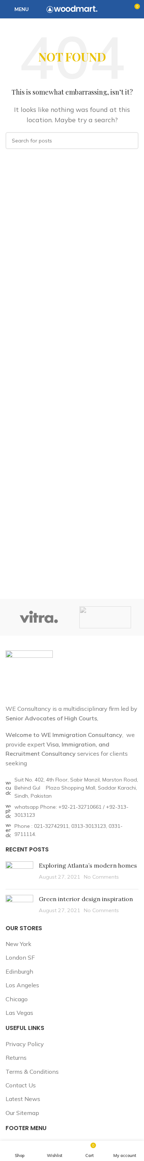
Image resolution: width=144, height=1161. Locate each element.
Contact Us (21, 1085)
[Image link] (29, 673)
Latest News (23, 1098)
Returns (16, 1057)
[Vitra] (39, 617)
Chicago (17, 999)
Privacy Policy (25, 1044)
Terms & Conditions (32, 1071)
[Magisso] (105, 617)
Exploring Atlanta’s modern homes (88, 865)
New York (18, 943)
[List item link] (72, 811)
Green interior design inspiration (86, 899)
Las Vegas (19, 1012)
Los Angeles (22, 985)
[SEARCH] (129, 140)
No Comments (101, 877)
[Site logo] (72, 8)
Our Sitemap (22, 1112)
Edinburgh (19, 971)
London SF (20, 957)
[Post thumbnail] (19, 872)
